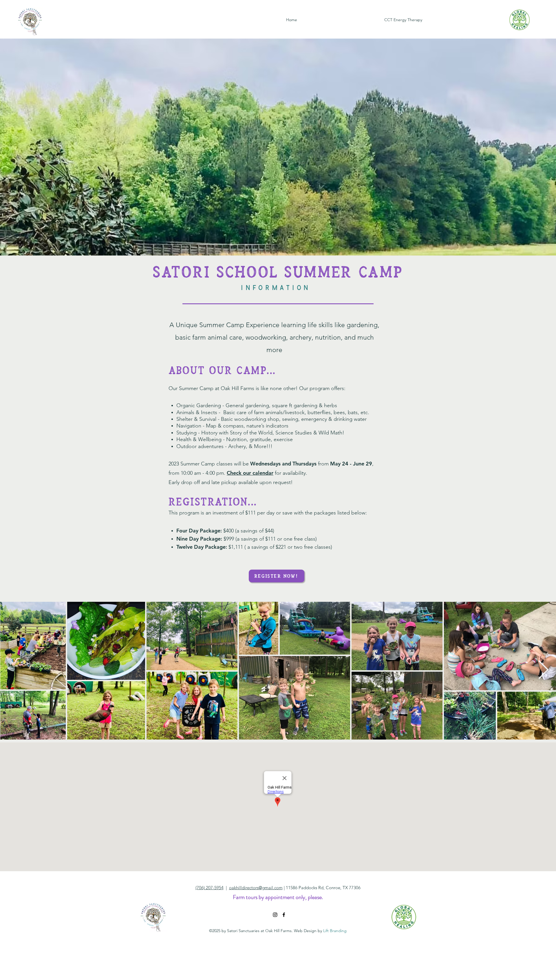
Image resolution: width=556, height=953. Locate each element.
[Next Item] (543, 670)
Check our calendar (250, 473)
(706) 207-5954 (209, 887)
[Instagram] (275, 915)
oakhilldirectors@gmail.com (256, 887)
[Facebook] (284, 915)
